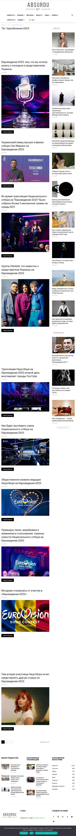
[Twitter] (71, 817)
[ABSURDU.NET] (38, 6)
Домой (3, 25)
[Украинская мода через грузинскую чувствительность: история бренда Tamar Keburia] (63, 98)
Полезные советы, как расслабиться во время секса (61, 390)
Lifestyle (11, 20)
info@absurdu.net (39, 818)
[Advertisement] (25, 45)
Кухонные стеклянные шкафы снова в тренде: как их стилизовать (62, 80)
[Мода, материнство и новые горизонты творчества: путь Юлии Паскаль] (63, 278)
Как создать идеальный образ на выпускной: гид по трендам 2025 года (62, 232)
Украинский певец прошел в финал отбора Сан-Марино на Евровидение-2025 (22, 146)
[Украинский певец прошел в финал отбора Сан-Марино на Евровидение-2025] (25, 168)
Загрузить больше (62, 427)
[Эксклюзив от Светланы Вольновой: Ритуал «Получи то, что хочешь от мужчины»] (31, 779)
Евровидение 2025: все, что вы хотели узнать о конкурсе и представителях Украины (24, 66)
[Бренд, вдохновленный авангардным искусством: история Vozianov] (63, 189)
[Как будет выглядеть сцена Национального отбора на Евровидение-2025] (25, 452)
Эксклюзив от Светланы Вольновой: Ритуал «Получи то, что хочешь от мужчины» (42, 781)
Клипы (54, 15)
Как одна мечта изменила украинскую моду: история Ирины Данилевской (62, 321)
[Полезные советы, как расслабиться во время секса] (63, 378)
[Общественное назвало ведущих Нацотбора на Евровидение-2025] (25, 502)
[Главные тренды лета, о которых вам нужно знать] (63, 161)
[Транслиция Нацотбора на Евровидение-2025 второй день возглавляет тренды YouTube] (25, 397)
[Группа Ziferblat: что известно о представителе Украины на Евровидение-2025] (25, 303)
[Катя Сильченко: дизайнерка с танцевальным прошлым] (63, 39)
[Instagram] (58, 816)
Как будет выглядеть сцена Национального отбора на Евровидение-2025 (17, 429)
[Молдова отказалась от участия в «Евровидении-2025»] (25, 616)
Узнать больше (7, 132)
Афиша (20, 20)
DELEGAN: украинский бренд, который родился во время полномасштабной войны (63, 143)
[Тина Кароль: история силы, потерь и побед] (63, 250)
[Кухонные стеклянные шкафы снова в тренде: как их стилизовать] (63, 67)
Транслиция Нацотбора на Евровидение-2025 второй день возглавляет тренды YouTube (20, 373)
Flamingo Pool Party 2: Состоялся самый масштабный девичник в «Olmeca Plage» (42, 768)
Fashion (20, 15)
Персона (29, 15)
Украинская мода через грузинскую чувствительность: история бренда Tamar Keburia (17, 790)
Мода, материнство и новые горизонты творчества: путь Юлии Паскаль (63, 291)
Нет (31, 833)
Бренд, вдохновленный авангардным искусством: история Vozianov (62, 202)
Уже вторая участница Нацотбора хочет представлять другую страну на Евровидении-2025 (25, 678)
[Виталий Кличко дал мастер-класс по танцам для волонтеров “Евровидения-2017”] (63, 345)
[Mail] (62, 817)
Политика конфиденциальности (46, 833)
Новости (10, 15)
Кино (47, 15)
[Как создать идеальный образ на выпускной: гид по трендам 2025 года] (63, 219)
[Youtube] (53, 821)
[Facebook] (53, 817)
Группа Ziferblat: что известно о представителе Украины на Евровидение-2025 (20, 270)
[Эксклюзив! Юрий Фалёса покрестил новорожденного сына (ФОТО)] (31, 792)
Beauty (39, 15)
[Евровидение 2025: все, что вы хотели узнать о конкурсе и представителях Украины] (25, 101)
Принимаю (23, 833)
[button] (72, 15)
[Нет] (74, 831)
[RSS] (67, 817)
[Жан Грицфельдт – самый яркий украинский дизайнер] (63, 408)
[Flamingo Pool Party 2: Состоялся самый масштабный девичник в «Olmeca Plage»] (31, 766)
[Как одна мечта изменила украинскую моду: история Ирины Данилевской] (63, 308)
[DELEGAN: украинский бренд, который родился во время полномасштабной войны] (63, 130)
